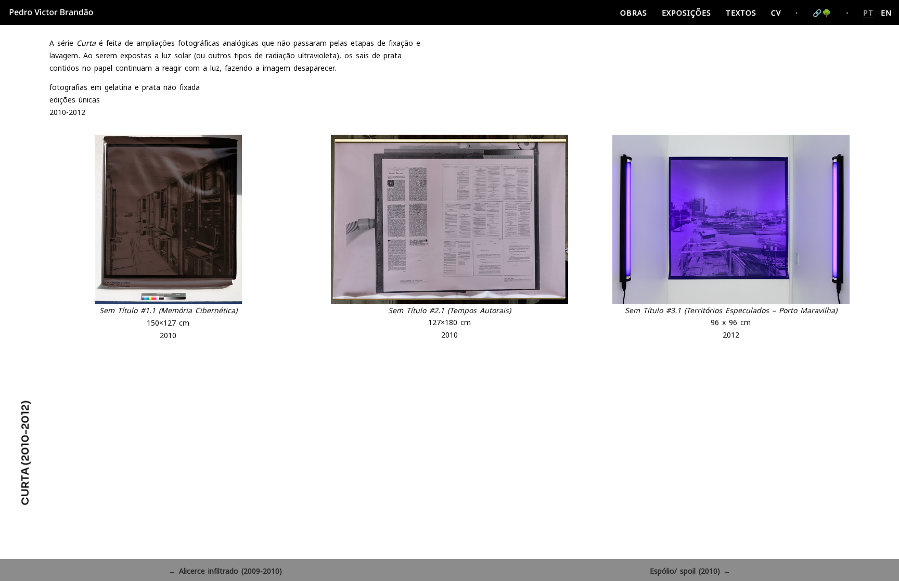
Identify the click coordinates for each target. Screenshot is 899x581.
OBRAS (633, 13)
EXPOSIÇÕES (686, 13)
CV (776, 13)
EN (886, 13)
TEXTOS (741, 13)
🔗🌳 (822, 13)
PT (868, 13)
